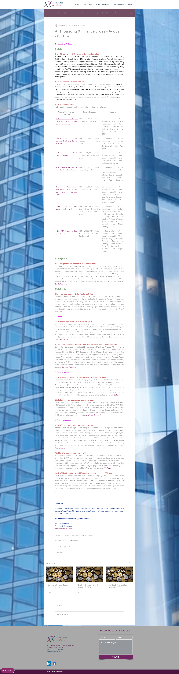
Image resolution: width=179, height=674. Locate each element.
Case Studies (107, 13)
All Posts (49, 13)
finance (58, 536)
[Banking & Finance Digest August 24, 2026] (59, 574)
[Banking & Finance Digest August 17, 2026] (89, 574)
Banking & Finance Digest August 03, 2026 (118, 586)
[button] (131, 13)
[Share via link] (69, 547)
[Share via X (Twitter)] (60, 547)
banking (66, 536)
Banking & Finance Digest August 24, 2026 (57, 586)
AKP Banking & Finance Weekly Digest (69, 13)
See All (131, 563)
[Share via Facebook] (56, 547)
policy (91, 536)
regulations (75, 536)
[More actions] (123, 26)
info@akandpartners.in (54, 652)
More (117, 13)
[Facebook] (54, 663)
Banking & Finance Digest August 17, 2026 (88, 586)
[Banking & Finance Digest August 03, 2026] (119, 574)
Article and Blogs (92, 13)
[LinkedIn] (49, 663)
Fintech (84, 536)
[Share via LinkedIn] (65, 547)
